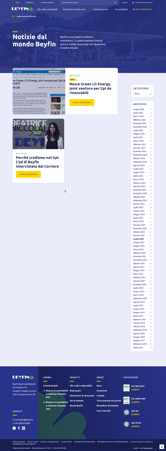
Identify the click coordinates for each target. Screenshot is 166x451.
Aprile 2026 (138, 113)
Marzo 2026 (138, 116)
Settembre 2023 (140, 200)
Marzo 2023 (138, 221)
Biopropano (75, 391)
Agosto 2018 (138, 333)
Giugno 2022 (138, 242)
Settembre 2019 (140, 298)
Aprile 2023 (138, 218)
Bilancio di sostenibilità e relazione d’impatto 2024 (57, 405)
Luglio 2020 (138, 288)
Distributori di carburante (74, 9)
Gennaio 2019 (139, 323)
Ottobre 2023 (139, 197)
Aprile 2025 (138, 137)
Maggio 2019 (139, 312)
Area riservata (143, 9)
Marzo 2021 (138, 274)
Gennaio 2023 (139, 225)
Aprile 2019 (138, 316)
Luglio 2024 (138, 169)
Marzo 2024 (138, 179)
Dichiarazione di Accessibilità (24, 444)
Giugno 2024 (138, 172)
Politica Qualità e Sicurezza (142, 442)
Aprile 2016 (138, 347)
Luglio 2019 (138, 305)
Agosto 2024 (138, 165)
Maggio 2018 (139, 337)
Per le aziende (76, 401)
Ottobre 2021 (139, 263)
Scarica (135, 389)
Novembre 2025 (140, 127)
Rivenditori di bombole (107, 406)
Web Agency (148, 448)
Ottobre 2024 (139, 158)
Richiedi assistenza (47, 2)
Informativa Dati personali (84, 442)
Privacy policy (33, 442)
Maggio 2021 (139, 270)
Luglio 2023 (138, 207)
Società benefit (50, 386)
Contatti (124, 2)
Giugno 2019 (138, 309)
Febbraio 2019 (139, 319)
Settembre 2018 (140, 330)
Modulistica (30, 2)
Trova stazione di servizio (144, 2)
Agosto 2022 (138, 235)
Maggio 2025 (139, 134)
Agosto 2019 (138, 302)
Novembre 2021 (140, 260)
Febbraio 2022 (139, 253)
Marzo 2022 (138, 249)
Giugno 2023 (138, 211)
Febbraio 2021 (139, 277)
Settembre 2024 (140, 162)
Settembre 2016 (140, 344)
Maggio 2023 (139, 214)
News (18, 2)
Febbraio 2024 (139, 183)
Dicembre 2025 (139, 123)
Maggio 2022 (139, 246)
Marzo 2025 (138, 141)
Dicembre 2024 (139, 151)
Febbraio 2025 (139, 144)
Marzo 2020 (138, 295)
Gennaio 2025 (139, 148)
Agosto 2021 (138, 267)
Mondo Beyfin (121, 9)
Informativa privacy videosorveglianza (112, 442)
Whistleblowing (19, 442)
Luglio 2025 (138, 130)
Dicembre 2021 (139, 256)
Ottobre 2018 (139, 326)
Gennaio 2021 (139, 281)
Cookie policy (66, 442)
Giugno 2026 (138, 109)
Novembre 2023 (140, 193)
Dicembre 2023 (139, 190)
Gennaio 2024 (139, 186)
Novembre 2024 (140, 155)
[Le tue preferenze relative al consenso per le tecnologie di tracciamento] (161, 446)
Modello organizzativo (50, 442)
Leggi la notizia (82, 102)
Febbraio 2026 (139, 120)
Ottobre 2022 (139, 232)
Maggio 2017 (139, 340)
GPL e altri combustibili (47, 9)
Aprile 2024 (138, 176)
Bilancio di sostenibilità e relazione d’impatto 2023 (57, 394)
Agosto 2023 (138, 204)
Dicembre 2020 (139, 284)
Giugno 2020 (138, 291)
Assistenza (102, 391)
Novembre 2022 (140, 228)
